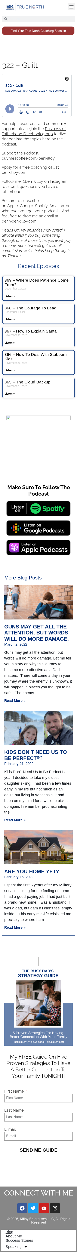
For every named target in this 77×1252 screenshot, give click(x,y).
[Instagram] (55, 1208)
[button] (71, 6)
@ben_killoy (32, 181)
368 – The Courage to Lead (30, 308)
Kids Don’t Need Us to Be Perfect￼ (35, 755)
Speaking (14, 1247)
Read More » (14, 701)
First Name (14, 1091)
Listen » (9, 296)
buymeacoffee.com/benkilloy (28, 158)
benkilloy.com (14, 172)
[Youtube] (44, 1208)
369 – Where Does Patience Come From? (36, 282)
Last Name (14, 1110)
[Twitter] (33, 1208)
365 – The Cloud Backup (27, 382)
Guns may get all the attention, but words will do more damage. (36, 633)
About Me (14, 1236)
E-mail (10, 1129)
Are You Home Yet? (31, 871)
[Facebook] (22, 1208)
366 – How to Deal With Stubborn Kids (35, 356)
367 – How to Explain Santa (30, 331)
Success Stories (19, 1240)
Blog (9, 1232)
